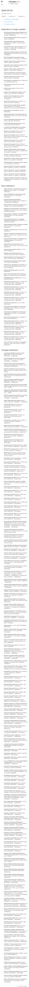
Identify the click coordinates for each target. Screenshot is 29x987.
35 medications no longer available (11, 19)
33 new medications (8, 21)
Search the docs (14, 3)
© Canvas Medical (22, 986)
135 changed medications (9, 24)
